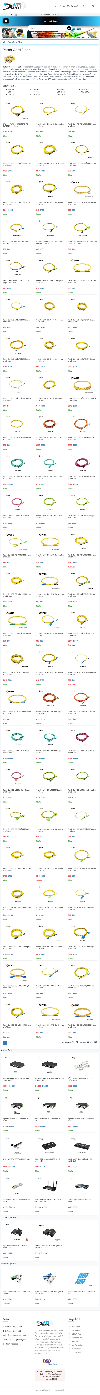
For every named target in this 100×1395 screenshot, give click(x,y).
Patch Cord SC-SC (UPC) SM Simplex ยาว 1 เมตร (50, 987)
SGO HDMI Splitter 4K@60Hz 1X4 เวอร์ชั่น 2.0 (80, 1160)
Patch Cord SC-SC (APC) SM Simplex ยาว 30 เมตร (17, 908)
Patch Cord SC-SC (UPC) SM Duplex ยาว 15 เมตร (49, 948)
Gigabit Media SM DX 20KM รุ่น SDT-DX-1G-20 (48, 1246)
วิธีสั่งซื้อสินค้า (77, 1334)
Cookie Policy (77, 1352)
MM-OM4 (85, 89)
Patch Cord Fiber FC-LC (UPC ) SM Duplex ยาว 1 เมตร (49, 242)
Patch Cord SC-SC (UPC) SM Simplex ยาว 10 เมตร (82, 987)
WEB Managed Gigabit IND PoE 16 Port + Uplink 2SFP (17, 1079)
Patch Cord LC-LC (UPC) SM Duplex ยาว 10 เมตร (49, 321)
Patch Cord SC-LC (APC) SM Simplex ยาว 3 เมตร (17, 634)
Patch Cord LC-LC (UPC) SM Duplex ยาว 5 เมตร (81, 360)
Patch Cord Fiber (15, 42)
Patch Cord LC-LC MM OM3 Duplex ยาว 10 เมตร (16, 477)
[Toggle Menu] (6, 20)
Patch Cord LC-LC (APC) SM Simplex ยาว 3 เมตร (82, 282)
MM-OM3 (61, 94)
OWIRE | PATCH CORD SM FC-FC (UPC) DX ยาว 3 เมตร (15, 125)
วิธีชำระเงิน (76, 1341)
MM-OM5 (85, 92)
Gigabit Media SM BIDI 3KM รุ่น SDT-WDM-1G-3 (16, 1246)
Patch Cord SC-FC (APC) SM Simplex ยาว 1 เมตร (17, 556)
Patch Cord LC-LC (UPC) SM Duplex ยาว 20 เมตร (81, 321)
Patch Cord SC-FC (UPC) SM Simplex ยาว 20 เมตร (17, 595)
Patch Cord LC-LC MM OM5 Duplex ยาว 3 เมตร (49, 517)
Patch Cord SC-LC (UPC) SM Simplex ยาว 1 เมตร (82, 673)
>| (18, 1043)
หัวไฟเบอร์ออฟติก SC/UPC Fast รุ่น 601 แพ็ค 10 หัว (49, 1292)
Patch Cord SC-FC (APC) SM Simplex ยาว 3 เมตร (50, 556)
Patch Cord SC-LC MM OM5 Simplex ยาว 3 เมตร (81, 791)
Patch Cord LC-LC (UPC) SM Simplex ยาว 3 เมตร (17, 438)
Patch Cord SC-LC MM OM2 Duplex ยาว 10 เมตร (49, 713)
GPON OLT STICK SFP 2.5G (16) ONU (16, 1159)
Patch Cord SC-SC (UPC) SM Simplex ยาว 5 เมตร (82, 1026)
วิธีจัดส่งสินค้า (77, 1338)
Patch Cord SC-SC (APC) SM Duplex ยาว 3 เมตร (49, 830)
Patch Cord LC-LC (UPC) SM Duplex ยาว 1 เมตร (16, 321)
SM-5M (11, 94)
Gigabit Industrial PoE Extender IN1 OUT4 (15, 1120)
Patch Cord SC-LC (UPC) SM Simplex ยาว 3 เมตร (17, 713)
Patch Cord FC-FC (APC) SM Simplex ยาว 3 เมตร (50, 125)
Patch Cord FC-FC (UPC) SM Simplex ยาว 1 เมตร (82, 125)
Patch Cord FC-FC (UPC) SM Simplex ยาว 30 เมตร (17, 203)
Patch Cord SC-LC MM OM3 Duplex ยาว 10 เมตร (16, 752)
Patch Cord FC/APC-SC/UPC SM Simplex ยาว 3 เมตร (15, 242)
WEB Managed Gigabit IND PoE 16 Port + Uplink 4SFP (49, 1079)
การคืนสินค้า (76, 1349)
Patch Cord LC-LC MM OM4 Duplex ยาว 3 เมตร (16, 517)
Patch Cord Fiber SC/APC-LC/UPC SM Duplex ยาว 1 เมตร (82, 242)
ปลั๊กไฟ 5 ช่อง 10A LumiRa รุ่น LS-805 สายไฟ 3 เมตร (81, 1079)
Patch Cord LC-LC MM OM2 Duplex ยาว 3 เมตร (81, 438)
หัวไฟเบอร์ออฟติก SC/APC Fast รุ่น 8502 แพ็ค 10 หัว (17, 1292)
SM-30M (60, 89)
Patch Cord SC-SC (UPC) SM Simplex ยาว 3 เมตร (50, 1026)
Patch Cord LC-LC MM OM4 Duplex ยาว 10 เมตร (81, 477)
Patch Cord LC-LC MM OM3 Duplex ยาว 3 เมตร (49, 477)
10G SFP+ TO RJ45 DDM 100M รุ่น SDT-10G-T (17, 1200)
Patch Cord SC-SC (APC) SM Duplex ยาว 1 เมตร (16, 830)
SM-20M (36, 94)
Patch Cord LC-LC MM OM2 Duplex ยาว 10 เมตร (49, 438)
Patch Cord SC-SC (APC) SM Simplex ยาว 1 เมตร (82, 830)
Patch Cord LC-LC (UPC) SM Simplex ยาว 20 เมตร (82, 399)
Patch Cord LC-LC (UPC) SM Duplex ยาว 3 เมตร (16, 360)
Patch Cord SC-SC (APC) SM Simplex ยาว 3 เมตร (82, 869)
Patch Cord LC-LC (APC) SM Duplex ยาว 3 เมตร (49, 282)
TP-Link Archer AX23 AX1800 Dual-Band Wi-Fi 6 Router (48, 1200)
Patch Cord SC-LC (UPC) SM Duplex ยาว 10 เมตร (81, 634)
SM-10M (35, 89)
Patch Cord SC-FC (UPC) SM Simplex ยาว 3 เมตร (50, 595)
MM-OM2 (61, 92)
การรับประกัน (77, 1345)
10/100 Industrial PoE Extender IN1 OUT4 (47, 1120)
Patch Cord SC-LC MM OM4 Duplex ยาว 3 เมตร (16, 791)
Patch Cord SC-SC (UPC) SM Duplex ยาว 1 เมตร (81, 908)
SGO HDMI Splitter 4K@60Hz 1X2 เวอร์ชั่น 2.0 (47, 1160)
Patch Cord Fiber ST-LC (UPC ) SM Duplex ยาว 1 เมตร (16, 282)
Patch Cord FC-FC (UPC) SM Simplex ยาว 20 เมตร (50, 164)
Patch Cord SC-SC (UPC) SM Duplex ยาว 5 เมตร (16, 987)
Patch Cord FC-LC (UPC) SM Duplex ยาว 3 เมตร (49, 203)
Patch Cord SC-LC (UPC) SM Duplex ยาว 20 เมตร (16, 673)
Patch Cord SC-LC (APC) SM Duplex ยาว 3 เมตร (81, 595)
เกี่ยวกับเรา (76, 1330)
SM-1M (11, 89)
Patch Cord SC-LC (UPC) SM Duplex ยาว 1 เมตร (49, 634)
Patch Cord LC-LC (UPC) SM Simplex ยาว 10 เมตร (49, 399)
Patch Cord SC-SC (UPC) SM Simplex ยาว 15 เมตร (17, 1026)
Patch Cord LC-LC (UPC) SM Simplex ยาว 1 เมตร (17, 399)
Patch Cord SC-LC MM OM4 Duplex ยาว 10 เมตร (81, 752)
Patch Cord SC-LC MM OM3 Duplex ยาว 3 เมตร (49, 752)
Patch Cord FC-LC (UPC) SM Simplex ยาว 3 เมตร (82, 203)
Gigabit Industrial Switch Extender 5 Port (81, 1120)
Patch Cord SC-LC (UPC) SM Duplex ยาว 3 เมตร (49, 673)
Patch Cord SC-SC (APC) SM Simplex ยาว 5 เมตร (50, 908)
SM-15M (35, 92)
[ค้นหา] (69, 28)
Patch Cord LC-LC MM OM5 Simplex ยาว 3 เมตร (81, 517)
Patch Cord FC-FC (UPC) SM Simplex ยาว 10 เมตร (17, 164)
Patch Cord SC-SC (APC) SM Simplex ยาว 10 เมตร (17, 869)
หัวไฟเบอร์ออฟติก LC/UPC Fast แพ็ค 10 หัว (81, 1292)
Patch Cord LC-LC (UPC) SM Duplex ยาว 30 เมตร (49, 360)
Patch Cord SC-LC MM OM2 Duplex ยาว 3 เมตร (81, 713)
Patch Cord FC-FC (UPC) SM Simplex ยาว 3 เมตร (82, 164)
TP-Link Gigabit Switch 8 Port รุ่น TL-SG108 (81, 1200)
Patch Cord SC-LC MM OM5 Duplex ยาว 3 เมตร (49, 791)
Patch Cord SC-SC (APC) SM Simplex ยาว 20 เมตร (50, 869)
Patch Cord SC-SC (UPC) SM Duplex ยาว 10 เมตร (16, 948)
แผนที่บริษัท (76, 1327)
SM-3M (11, 92)
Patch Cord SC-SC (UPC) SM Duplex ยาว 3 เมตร (81, 948)
